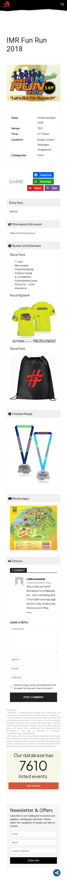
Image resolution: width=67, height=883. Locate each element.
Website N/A (16, 233)
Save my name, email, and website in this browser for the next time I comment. (35, 686)
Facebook (29, 233)
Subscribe (33, 860)
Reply (29, 612)
